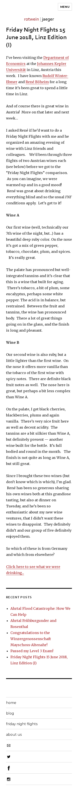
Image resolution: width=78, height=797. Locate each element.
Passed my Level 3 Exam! (31, 651)
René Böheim (37, 82)
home (11, 703)
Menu (65, 6)
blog (10, 713)
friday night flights (21, 724)
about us (14, 734)
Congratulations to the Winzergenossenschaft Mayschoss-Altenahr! (30, 639)
